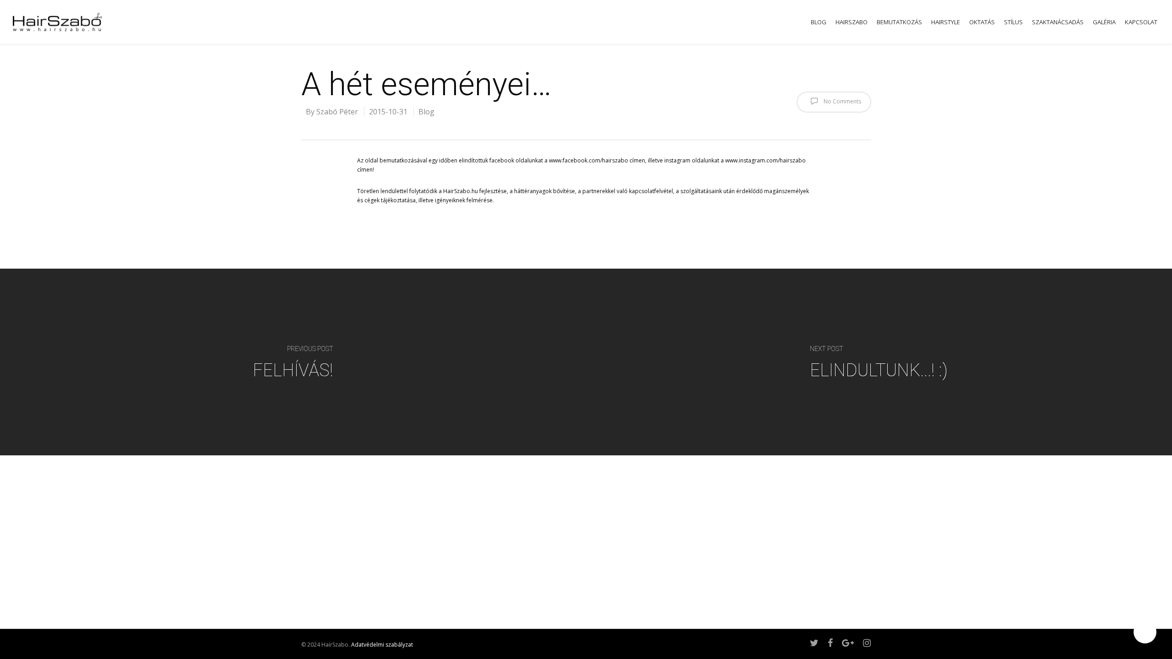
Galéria (1104, 22)
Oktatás (982, 22)
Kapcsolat (1141, 22)
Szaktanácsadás (1058, 22)
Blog (818, 22)
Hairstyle (945, 22)
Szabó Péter (337, 112)
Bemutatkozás (899, 22)
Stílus (1013, 22)
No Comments (841, 101)
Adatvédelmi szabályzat (382, 644)
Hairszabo (852, 22)
